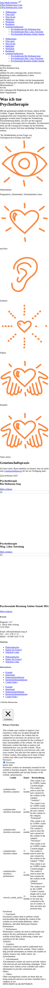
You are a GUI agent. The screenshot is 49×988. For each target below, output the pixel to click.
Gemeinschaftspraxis (14, 27)
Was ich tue (10, 17)
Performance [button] (8, 926)
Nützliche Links (12, 652)
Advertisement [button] (9, 956)
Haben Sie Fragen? (13, 650)
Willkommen (10, 12)
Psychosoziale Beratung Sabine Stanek (27, 34)
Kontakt (8, 672)
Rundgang (9, 24)
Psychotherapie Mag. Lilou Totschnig (27, 32)
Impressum (10, 675)
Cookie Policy (11, 682)
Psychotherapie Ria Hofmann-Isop (26, 29)
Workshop (9, 22)
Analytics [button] (7, 941)
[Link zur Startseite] (11, 5)
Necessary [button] (7, 760)
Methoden (9, 19)
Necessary (10, 762)
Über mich (10, 14)
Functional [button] (7, 911)
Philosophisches (12, 647)
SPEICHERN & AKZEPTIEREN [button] (18, 984)
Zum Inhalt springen (9, 2)
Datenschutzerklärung (14, 677)
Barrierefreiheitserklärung (16, 680)
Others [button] (5, 971)
